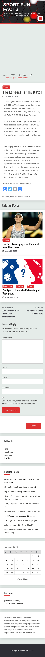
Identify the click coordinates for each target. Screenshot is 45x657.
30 (33, 572)
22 (27, 568)
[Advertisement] (22, 47)
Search (33, 426)
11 (7, 564)
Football (20, 286)
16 (33, 564)
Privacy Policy (28, 632)
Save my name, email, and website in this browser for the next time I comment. (20, 402)
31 (38, 572)
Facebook (8, 452)
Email (5, 377)
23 (33, 568)
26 (12, 572)
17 (38, 564)
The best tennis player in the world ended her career (20, 245)
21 (22, 568)
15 (27, 564)
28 (22, 572)
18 (7, 568)
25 (7, 572)
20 (17, 568)
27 (17, 572)
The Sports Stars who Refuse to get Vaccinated (21, 291)
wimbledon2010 (23, 196)
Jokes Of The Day (12, 600)
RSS (6, 449)
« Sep (19, 579)
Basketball (7, 286)
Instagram (8, 455)
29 (27, 572)
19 (12, 568)
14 (22, 564)
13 (17, 564)
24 (38, 568)
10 (38, 560)
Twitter (7, 458)
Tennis (6, 87)
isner (7, 196)
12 (12, 564)
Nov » (25, 579)
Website (6, 387)
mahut (13, 196)
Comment (7, 337)
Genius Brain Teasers (13, 603)
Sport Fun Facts (16, 7)
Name (5, 367)
